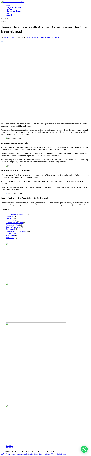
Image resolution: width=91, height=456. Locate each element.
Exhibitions (10, 216)
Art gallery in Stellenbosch (36, 37)
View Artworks (11, 280)
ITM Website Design (58, 454)
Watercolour (10, 236)
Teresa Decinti (8, 37)
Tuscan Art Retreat (13, 8)
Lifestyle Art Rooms (13, 11)
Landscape (10, 218)
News (8, 13)
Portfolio (9, 9)
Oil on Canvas (11, 221)
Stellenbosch (10, 229)
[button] (84, 449)
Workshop (9, 240)
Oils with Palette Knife (14, 223)
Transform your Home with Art (17, 319)
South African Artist (54, 37)
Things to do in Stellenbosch (16, 231)
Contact (9, 15)
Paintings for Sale (12, 225)
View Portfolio (11, 442)
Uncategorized (11, 233)
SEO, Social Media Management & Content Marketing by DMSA (25, 454)
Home (8, 6)
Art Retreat (10, 402)
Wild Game (10, 238)
